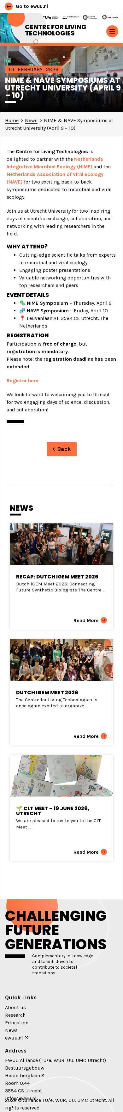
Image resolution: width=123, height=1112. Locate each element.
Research (15, 1015)
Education (16, 1023)
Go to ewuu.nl (31, 6)
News (11, 1030)
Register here (22, 381)
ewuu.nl (14, 1038)
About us (15, 1007)
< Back (61, 449)
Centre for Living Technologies (55, 30)
